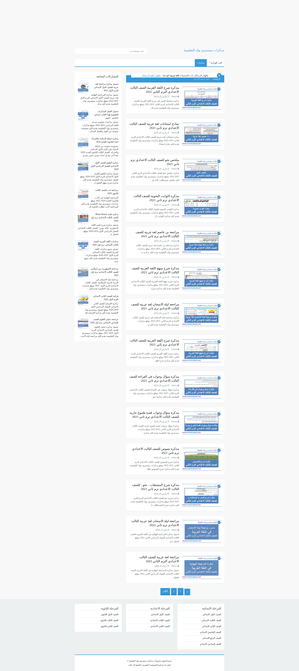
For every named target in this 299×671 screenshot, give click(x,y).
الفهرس (145, 665)
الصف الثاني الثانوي (109, 626)
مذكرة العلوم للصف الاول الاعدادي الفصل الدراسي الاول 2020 (104, 166)
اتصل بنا (167, 665)
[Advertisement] (205, 22)
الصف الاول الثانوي (109, 614)
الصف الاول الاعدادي (160, 614)
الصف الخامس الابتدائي (210, 632)
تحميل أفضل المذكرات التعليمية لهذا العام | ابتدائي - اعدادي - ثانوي (105, 114)
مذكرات (200, 63)
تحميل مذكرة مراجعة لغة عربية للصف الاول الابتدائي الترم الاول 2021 (106, 87)
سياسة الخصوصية (156, 665)
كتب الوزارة (216, 63)
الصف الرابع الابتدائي (211, 638)
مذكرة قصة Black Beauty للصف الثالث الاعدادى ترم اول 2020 (104, 217)
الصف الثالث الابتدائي (211, 620)
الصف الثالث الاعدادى (160, 620)
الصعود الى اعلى (134, 665)
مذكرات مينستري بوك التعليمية (141, 661)
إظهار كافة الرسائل (151, 75)
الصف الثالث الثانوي (109, 620)
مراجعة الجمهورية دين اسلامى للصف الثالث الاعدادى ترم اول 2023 (104, 272)
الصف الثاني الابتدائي (211, 626)
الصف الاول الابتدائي (212, 614)
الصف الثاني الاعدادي (160, 626)
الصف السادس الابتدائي (210, 644)
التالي (165, 591)
